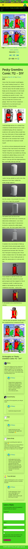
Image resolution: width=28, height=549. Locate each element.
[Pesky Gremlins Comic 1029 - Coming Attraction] (18, 55)
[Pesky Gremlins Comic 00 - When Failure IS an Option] (10, 55)
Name (5, 522)
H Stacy (19, 77)
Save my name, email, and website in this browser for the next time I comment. (13, 535)
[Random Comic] (14, 55)
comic (24, 48)
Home (2, 8)
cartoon (20, 48)
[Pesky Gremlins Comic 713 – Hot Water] (16, 55)
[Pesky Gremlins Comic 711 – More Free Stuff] (11, 55)
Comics (7, 8)
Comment (6, 512)
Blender (15, 48)
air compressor (9, 48)
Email (5, 528)
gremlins (16, 50)
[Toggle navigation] (3, 5)
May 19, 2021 (11, 77)
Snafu (17, 52)
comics (11, 50)
